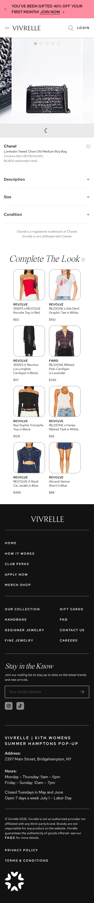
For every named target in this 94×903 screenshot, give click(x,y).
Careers (69, 640)
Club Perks (17, 564)
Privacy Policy (21, 850)
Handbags (16, 619)
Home (11, 543)
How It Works (20, 554)
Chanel (10, 146)
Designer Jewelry (24, 630)
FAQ (64, 619)
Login (83, 28)
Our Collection (22, 609)
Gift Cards (71, 609)
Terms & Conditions (26, 860)
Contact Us (72, 630)
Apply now (16, 574)
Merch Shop (18, 585)
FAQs (10, 838)
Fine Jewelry (19, 640)
